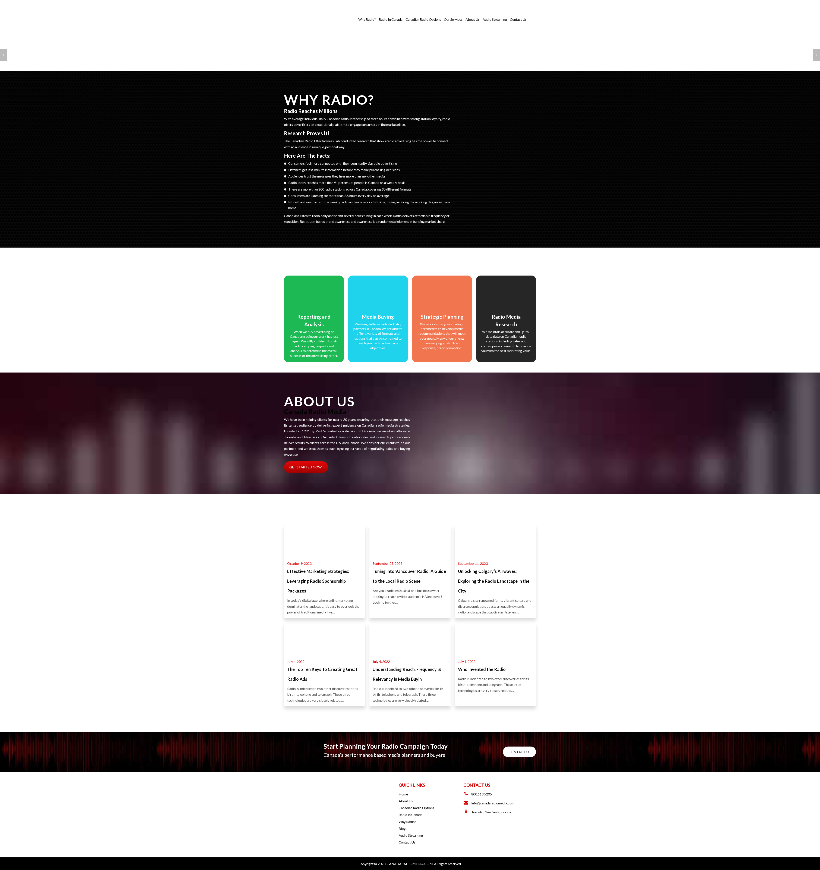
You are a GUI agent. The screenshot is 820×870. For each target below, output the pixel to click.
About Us (473, 19)
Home (403, 794)
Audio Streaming (495, 19)
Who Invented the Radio (482, 669)
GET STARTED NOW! (306, 467)
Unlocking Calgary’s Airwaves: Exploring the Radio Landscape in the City (493, 581)
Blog (402, 828)
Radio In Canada (391, 19)
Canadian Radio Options (423, 19)
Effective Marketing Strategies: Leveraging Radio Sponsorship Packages (318, 581)
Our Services (453, 19)
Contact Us (518, 19)
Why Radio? (367, 19)
